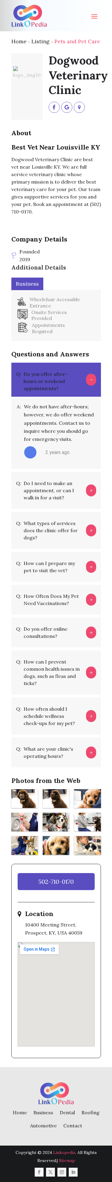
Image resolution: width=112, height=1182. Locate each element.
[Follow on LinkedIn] (73, 1172)
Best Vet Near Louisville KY (55, 147)
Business (43, 1112)
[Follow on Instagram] (61, 1172)
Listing (40, 41)
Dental (67, 1112)
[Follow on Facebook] (39, 1172)
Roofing (90, 1112)
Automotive (43, 1126)
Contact (72, 1126)
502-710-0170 (56, 881)
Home (19, 41)
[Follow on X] (50, 1172)
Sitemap (67, 1160)
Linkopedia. (64, 1152)
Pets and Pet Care (77, 41)
